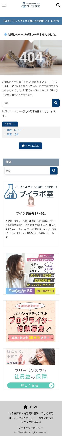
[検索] (56, 103)
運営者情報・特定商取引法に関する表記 (31, 413)
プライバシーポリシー (30, 428)
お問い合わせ (46, 418)
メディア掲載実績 (31, 422)
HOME (32, 407)
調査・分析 (13, 134)
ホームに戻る (31, 145)
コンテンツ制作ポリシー (22, 418)
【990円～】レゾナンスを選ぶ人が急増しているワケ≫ (31, 21)
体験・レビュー (15, 130)
